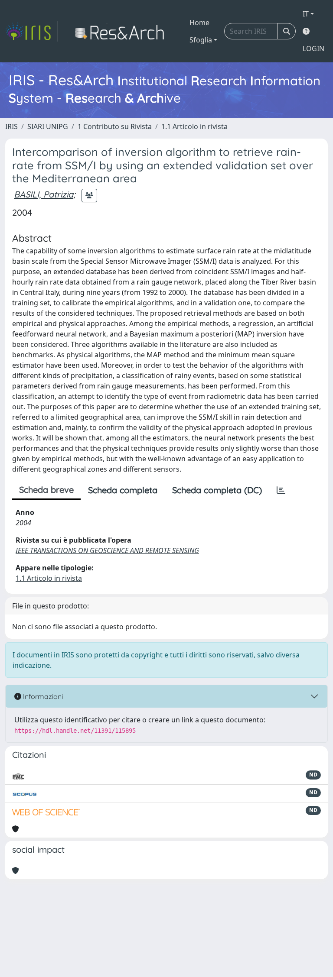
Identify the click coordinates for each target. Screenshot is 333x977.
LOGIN (313, 48)
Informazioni (42, 696)
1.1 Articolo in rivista (194, 126)
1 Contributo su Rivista (115, 126)
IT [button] (306, 14)
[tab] (281, 490)
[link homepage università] (122, 31)
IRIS (11, 126)
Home (199, 22)
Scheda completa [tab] (122, 490)
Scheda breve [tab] (46, 489)
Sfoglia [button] (200, 40)
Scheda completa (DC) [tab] (217, 490)
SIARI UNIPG (47, 126)
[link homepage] (31, 31)
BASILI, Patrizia (43, 194)
